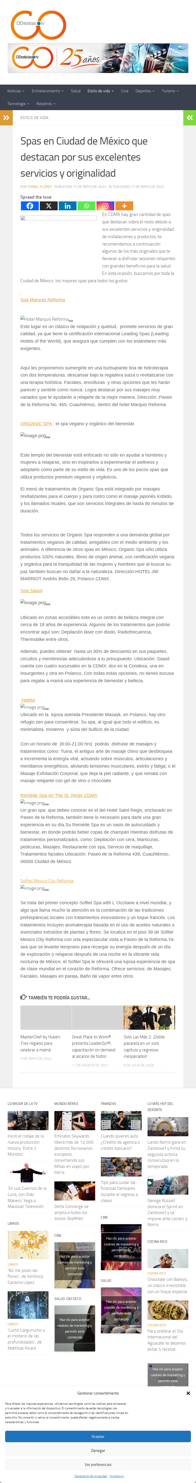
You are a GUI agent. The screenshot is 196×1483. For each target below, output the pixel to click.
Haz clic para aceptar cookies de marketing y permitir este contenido (74, 1265)
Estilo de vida (99, 90)
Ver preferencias (98, 1464)
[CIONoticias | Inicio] (37, 25)
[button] (188, 1393)
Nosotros (44, 103)
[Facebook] (30, 205)
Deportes (143, 90)
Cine (124, 90)
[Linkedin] (68, 205)
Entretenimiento (46, 90)
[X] (49, 205)
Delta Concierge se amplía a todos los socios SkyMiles (71, 1212)
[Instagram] (105, 205)
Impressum (116, 1476)
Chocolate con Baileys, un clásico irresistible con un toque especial (168, 1285)
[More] (124, 205)
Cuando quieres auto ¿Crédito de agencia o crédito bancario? (120, 1142)
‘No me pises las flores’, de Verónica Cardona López (25, 1276)
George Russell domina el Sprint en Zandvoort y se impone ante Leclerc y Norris (167, 1212)
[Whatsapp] (86, 205)
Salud (75, 90)
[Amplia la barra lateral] (6, 117)
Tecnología (16, 103)
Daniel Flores (40, 187)
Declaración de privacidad (91, 1476)
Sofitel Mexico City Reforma (47, 881)
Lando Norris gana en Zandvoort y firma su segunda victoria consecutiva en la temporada (167, 1154)
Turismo (168, 90)
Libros (13, 1264)
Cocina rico (157, 1273)
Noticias (14, 90)
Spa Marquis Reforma (42, 299)
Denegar (98, 1450)
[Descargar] (71, 320)
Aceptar (98, 1436)
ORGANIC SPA (36, 423)
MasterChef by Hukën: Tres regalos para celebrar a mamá (40, 1043)
